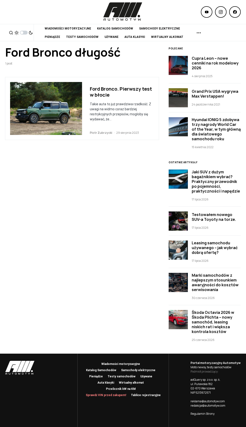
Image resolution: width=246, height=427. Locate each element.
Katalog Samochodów (101, 370)
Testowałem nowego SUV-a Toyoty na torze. (214, 217)
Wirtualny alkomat (131, 382)
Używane (146, 376)
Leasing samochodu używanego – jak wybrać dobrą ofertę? (215, 247)
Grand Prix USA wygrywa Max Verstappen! (215, 94)
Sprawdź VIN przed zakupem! (106, 395)
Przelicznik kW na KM (121, 389)
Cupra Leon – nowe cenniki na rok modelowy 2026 (215, 63)
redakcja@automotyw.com (208, 406)
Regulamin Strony (203, 414)
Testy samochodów (121, 376)
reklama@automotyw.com (208, 401)
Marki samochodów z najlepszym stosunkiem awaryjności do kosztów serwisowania (215, 282)
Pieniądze (96, 376)
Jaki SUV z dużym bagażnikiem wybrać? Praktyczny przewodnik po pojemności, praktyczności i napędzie (216, 181)
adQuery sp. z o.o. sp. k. (205, 380)
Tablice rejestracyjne (146, 395)
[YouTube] (206, 12)
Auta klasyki (106, 382)
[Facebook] (235, 12)
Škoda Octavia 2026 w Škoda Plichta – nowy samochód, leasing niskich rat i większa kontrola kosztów (213, 322)
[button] (11, 32)
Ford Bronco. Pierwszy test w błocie (121, 92)
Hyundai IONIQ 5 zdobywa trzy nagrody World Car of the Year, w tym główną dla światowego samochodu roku (216, 129)
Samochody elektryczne (138, 370)
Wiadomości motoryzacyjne (120, 364)
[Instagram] (221, 12)
